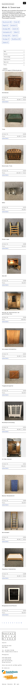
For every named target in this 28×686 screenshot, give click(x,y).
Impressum (4, 684)
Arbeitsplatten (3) (7, 32)
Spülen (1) (15, 35)
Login (18, 684)
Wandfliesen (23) (16, 39)
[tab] (14, 51)
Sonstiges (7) (6, 39)
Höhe (5, 51)
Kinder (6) (16, 22)
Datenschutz (10, 684)
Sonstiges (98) (6, 29)
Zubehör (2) (15, 29)
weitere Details (5, 101)
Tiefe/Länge (7, 56)
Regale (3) (5, 25)
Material (6, 62)
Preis (5, 64)
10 (21, 622)
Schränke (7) (14, 25)
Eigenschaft (7, 59)
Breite (5, 54)
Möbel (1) (16, 32)
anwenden (5, 68)
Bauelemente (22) (7, 22)
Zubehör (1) (5, 42)
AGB (14, 684)
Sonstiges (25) (6, 35)
